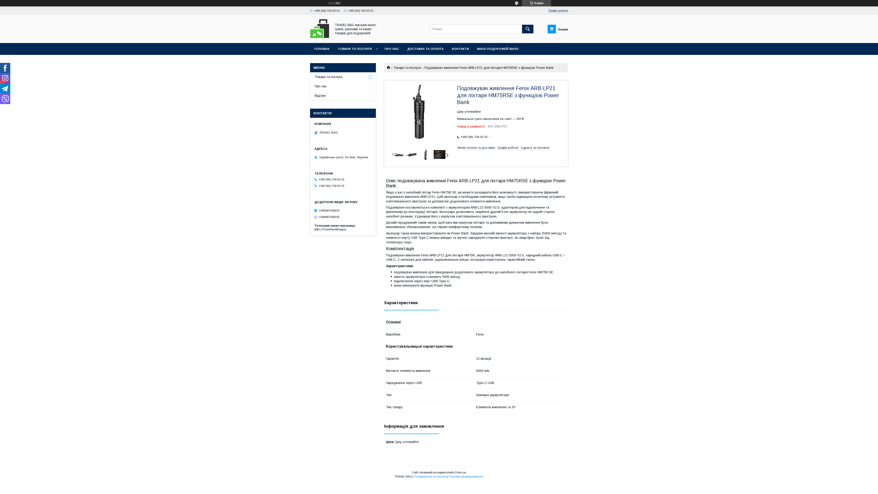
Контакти (460, 49)
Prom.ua (460, 472)
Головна (321, 49)
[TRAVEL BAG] (319, 37)
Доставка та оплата (425, 49)
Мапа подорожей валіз (498, 49)
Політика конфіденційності (466, 476)
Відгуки (320, 95)
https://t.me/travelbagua (330, 229)
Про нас (392, 49)
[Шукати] (527, 29)
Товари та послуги (355, 49)
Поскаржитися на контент (430, 476)
